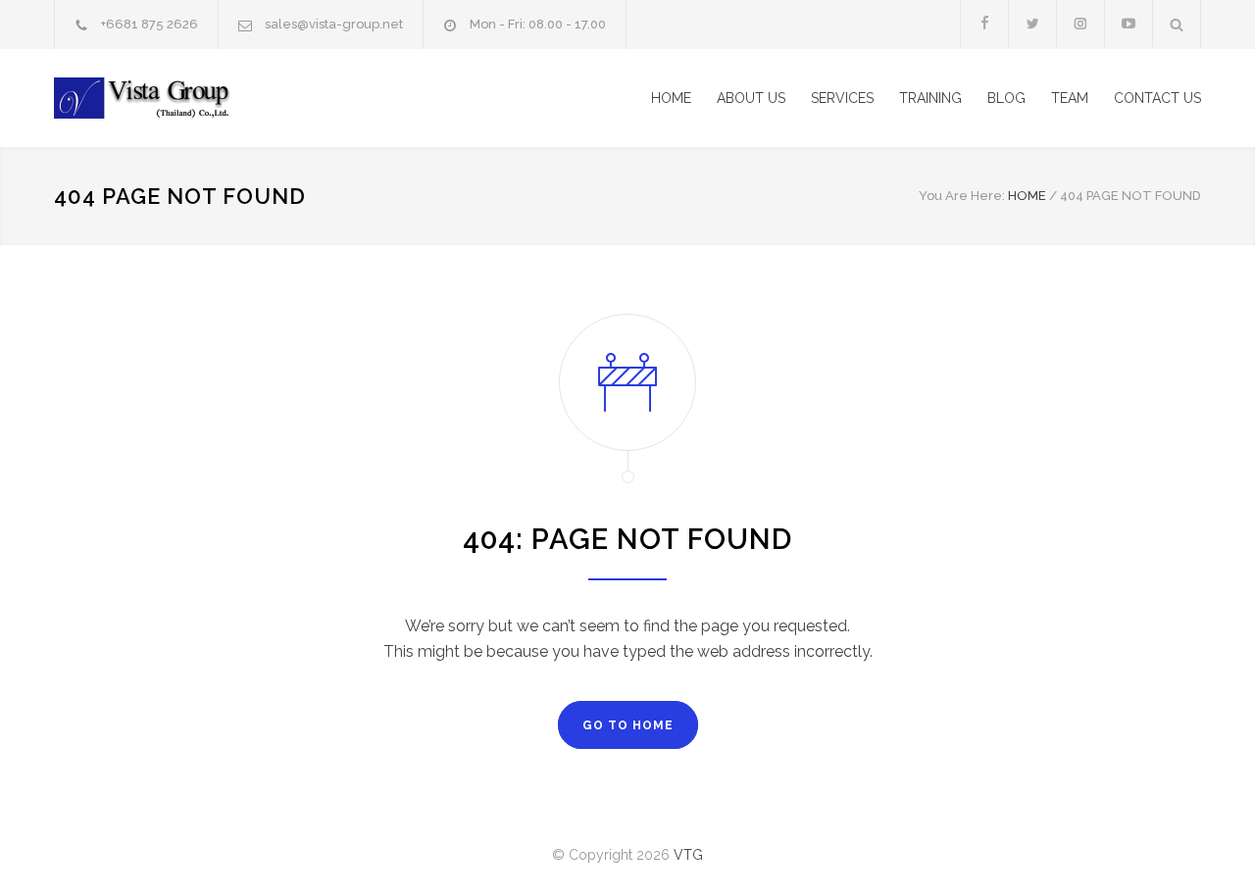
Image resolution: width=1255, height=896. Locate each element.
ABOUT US (751, 98)
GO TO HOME (628, 725)
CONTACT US (1157, 98)
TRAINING (930, 98)
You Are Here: (962, 195)
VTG (688, 855)
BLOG (1006, 98)
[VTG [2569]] (235, 98)
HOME (671, 98)
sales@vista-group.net (334, 24)
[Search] (1177, 24)
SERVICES (842, 98)
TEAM (1069, 98)
